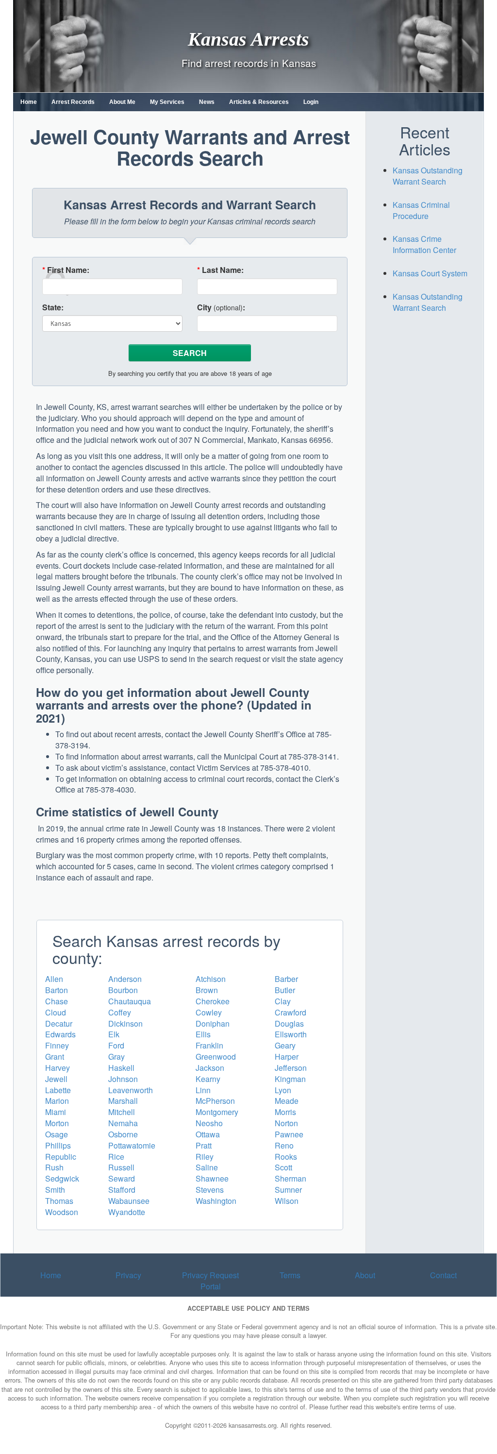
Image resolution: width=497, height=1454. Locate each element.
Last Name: (220, 270)
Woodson (61, 1211)
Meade (286, 1100)
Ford (116, 1045)
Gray (116, 1056)
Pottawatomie (131, 1145)
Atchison (211, 978)
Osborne (123, 1134)
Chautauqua (129, 1001)
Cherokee (213, 1001)
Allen (54, 978)
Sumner (288, 1189)
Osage (56, 1134)
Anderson (125, 978)
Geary (285, 1045)
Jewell (56, 1078)
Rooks (286, 1156)
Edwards (60, 1034)
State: (53, 307)
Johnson (123, 1078)
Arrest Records (73, 102)
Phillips (58, 1145)
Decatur (58, 1023)
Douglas (289, 1023)
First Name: (65, 270)
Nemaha (123, 1123)
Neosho (209, 1123)
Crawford (290, 1012)
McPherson (215, 1100)
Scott (283, 1167)
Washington (216, 1200)
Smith (55, 1189)
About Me (122, 102)
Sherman (290, 1178)
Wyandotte (126, 1211)
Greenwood (216, 1056)
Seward (121, 1178)
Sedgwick (62, 1178)
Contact (443, 1275)
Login (310, 102)
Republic (60, 1156)
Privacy (128, 1275)
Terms (290, 1275)
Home (28, 102)
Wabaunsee (128, 1200)
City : (221, 307)
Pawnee (289, 1134)
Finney (57, 1045)
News (207, 102)
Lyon (283, 1090)
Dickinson (125, 1023)
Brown (207, 990)
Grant (54, 1056)
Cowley (209, 1012)
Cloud (55, 1012)
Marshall (123, 1100)
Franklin (209, 1045)
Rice (116, 1156)
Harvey (57, 1067)
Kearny (208, 1078)
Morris (285, 1111)
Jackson (210, 1067)
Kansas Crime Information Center (424, 244)
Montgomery (217, 1111)
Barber (286, 978)
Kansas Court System (430, 273)
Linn (203, 1090)
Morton (57, 1123)
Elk (113, 1034)
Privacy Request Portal (210, 1280)
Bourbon (123, 990)
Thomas (59, 1200)
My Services (167, 102)
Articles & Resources (259, 102)
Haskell (121, 1067)
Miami (55, 1111)
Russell (121, 1167)
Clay (283, 1001)
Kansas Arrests (248, 38)
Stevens (210, 1189)
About (365, 1275)
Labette (58, 1090)
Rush (54, 1167)
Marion (57, 1100)
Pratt (204, 1145)
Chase (56, 1001)
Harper (286, 1056)
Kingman (290, 1078)
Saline (207, 1167)
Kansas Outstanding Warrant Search (428, 176)
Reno (284, 1145)
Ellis (203, 1034)
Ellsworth (291, 1034)
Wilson (286, 1200)
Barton (56, 990)
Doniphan (213, 1023)
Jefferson (291, 1067)
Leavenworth (130, 1090)
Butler (285, 990)
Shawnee (212, 1178)
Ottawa (208, 1134)
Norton (286, 1123)
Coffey (119, 1012)
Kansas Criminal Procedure (421, 210)
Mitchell (121, 1111)
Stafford (121, 1189)
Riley (205, 1156)
